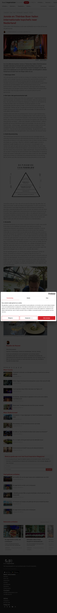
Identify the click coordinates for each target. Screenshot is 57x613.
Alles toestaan (46, 318)
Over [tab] (47, 298)
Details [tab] (28, 298)
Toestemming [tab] (10, 298)
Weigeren (10, 318)
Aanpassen (27, 318)
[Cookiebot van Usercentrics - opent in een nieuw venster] (49, 294)
